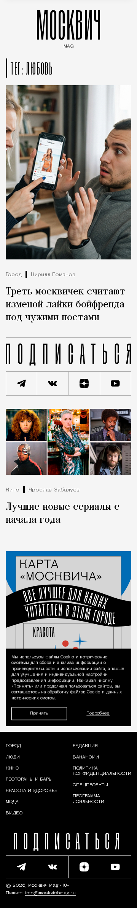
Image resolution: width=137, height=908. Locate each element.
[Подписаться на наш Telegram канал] (21, 383)
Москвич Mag (44, 885)
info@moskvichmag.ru (50, 893)
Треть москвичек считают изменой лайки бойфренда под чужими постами (65, 304)
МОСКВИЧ (68, 27)
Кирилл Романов (53, 275)
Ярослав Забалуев (54, 490)
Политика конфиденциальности (102, 771)
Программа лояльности (88, 799)
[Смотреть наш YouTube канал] (116, 383)
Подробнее (98, 713)
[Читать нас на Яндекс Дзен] (84, 383)
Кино (12, 490)
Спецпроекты (90, 785)
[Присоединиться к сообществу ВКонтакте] (53, 383)
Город (14, 275)
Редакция (85, 746)
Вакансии (86, 757)
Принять (39, 713)
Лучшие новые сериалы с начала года (62, 513)
